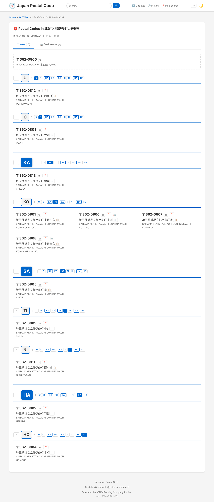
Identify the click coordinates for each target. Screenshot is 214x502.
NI (69, 78)
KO (52, 78)
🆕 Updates (138, 5)
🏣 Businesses (50, 44)
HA (75, 78)
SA (59, 78)
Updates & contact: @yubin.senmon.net (107, 487)
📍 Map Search (170, 5)
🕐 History (153, 5)
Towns (23, 44)
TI (65, 78)
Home (12, 17)
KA (46, 78)
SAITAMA (24, 17)
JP (193, 6)
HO (81, 78)
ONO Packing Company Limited (114, 492)
